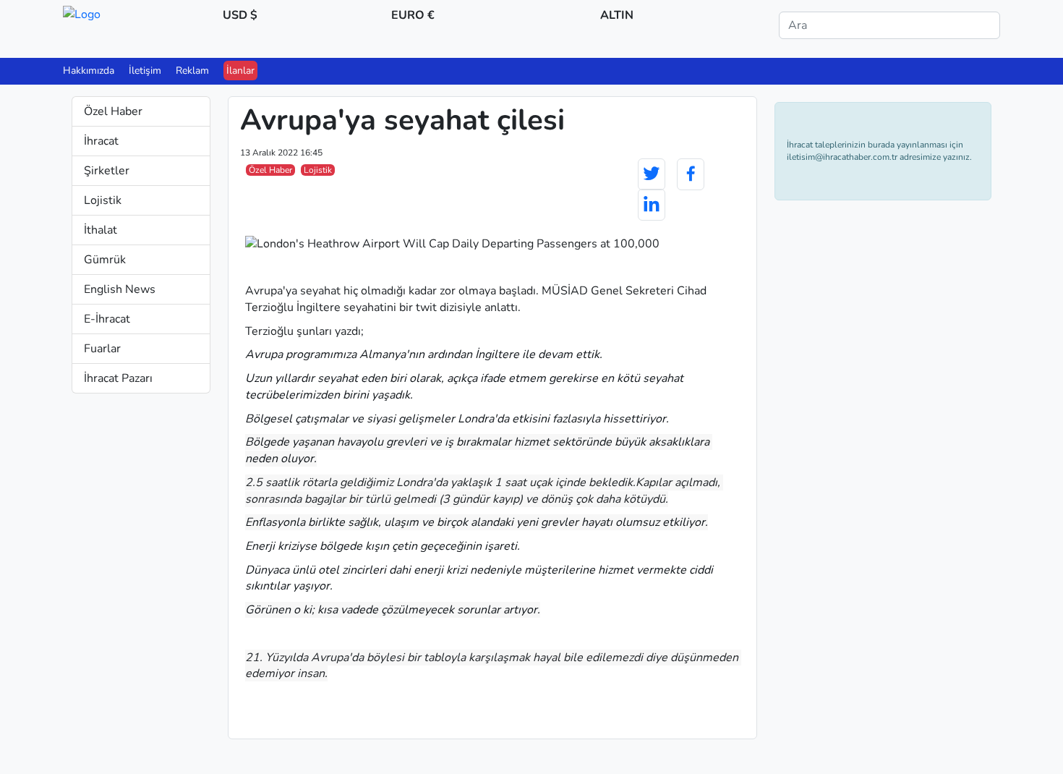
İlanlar (240, 70)
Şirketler (106, 171)
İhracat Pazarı (118, 378)
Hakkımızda (88, 70)
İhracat (101, 141)
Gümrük (105, 260)
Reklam (192, 70)
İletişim (145, 70)
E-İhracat (107, 319)
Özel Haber (113, 111)
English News (119, 289)
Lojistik (102, 200)
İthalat (100, 230)
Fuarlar (102, 349)
